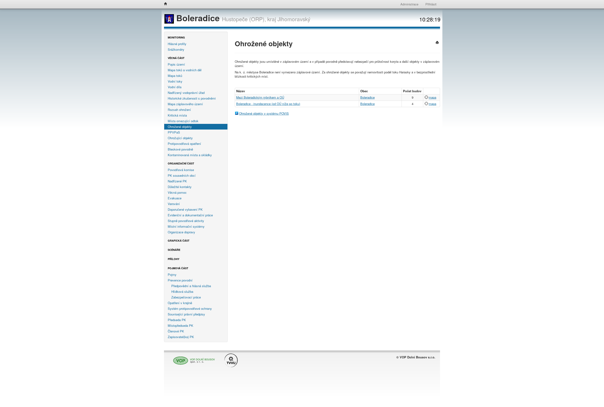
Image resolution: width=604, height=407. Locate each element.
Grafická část (178, 240)
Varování (174, 203)
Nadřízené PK (177, 181)
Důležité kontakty (180, 187)
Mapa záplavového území (185, 104)
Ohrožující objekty (180, 138)
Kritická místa (177, 115)
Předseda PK (177, 320)
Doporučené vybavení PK (185, 209)
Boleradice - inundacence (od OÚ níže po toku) (268, 103)
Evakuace (174, 198)
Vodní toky (175, 81)
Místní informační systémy (186, 226)
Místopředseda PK (180, 325)
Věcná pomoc (177, 192)
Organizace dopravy (181, 232)
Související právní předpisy (186, 314)
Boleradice (198, 18)
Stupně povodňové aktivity (186, 220)
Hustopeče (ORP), (244, 19)
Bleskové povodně (180, 149)
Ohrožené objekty (180, 126)
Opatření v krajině (180, 303)
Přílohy (173, 259)
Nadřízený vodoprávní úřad (186, 92)
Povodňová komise (181, 170)
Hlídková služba (182, 291)
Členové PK (176, 331)
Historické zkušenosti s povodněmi (192, 98)
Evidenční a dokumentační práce (190, 215)
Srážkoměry (176, 49)
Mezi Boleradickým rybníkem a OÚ (260, 97)
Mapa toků (175, 75)
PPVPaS (174, 132)
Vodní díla (174, 87)
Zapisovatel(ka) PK (181, 337)
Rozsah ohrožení (179, 109)
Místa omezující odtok (183, 121)
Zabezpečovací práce (186, 297)
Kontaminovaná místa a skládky (190, 155)
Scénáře (174, 250)
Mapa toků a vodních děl (184, 70)
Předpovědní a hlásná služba (191, 286)
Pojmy (172, 274)
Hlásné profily (177, 44)
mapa (432, 97)
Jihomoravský (293, 19)
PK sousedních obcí (182, 175)
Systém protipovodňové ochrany (190, 308)
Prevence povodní (180, 280)
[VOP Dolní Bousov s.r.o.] (192, 358)
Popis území (176, 64)
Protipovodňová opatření (184, 143)
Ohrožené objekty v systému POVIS (264, 113)
